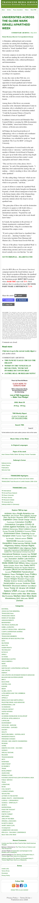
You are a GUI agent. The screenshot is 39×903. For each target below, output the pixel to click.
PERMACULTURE (7, 775)
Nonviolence (9, 567)
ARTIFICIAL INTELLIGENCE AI (11, 718)
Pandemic (6, 574)
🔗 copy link (7, 304)
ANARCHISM (6, 773)
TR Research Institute (8, 500)
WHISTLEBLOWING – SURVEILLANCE (13, 734)
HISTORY (4, 730)
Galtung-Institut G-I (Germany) (10, 504)
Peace (13, 574)
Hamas (27, 543)
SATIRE (4, 746)
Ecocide (11, 531)
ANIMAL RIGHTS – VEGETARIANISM (13, 798)
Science (14, 581)
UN (27, 588)
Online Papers (6, 465)
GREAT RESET (6, 764)
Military (22, 563)
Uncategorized (6, 828)
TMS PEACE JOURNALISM (10, 625)
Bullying (32, 517)
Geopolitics (7, 543)
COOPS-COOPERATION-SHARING (12, 631)
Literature (16, 561)
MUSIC (4, 787)
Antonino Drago (6, 858)
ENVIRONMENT (6, 723)
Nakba (26, 565)
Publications (5, 467)
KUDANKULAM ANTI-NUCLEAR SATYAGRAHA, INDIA (18, 777)
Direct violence (25, 529)
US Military (30, 591)
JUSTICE (4, 666)
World (31, 598)
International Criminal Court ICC (24, 552)
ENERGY (4, 673)
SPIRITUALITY (6, 812)
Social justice (9, 583)
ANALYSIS (5, 645)
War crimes (32, 594)
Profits (13, 577)
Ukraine (22, 588)
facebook (22, 300)
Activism (8, 513)
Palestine (16, 571)
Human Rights (27, 545)
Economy (27, 531)
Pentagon (20, 574)
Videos (26, 9)
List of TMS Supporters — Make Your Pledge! (19, 396)
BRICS (26, 517)
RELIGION (5, 755)
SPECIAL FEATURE (7, 752)
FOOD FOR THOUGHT (8, 809)
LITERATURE (6, 784)
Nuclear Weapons (28, 567)
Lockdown (23, 561)
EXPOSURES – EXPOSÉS (9, 727)
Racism (7, 579)
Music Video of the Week (9, 834)
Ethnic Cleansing (22, 533)
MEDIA (4, 688)
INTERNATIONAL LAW (8, 704)
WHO (18, 598)
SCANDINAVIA (6, 707)
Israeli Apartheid (7, 556)
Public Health (29, 577)
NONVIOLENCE (6, 634)
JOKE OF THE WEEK (8, 818)
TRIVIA (4, 782)
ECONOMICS (6, 766)
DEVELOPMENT (6, 771)
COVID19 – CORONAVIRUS (10, 800)
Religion (14, 579)
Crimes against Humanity (14, 527)
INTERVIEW (5, 761)
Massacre (31, 561)
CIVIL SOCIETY (6, 789)
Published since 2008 (19, 900)
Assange (34, 515)
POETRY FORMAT (7, 814)
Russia (7, 581)
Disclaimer (5, 873)
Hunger (5, 548)
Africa (14, 513)
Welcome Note (6, 470)
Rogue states (29, 579)
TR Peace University (8, 495)
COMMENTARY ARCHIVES (20, 33)
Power (7, 576)
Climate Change (23, 520)
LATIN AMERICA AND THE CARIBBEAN (13, 693)
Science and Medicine (26, 581)
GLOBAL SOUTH (7, 691)
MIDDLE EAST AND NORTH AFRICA (12, 700)
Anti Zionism (15, 515)
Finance (29, 536)
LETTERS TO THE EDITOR (10, 796)
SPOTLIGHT (5, 695)
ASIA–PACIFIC (6, 670)
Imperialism (13, 548)
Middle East (13, 563)
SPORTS (4, 805)
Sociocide (18, 583)
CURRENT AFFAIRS (8, 791)
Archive (9, 9)
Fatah (24, 536)
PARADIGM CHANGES (8, 739)
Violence (6, 593)
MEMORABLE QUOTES (9, 659)
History (17, 546)
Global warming (18, 543)
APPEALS (5, 698)
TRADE (4, 768)
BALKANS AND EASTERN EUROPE (12, 677)
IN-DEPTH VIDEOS (7, 823)
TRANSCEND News (8, 613)
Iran (29, 554)
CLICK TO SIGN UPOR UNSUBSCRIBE (20, 417)
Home (3, 9)
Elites (34, 531)
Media (4, 563)
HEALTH (4, 732)
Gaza (29, 538)
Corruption (20, 524)
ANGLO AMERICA (7, 661)
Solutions (26, 583)
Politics (33, 574)
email (20, 295)
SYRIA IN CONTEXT (8, 709)
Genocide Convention (24, 541)
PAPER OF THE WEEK (8, 618)
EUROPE (4, 686)
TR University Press (7, 502)
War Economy (7, 596)
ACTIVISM (5, 657)
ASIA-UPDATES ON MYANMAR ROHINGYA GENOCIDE (18, 675)
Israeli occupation (29, 556)
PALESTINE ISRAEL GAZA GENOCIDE (13, 702)
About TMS (33, 9)
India (21, 548)
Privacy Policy (6, 875)
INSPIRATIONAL (6, 807)
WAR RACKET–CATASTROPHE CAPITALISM (15, 668)
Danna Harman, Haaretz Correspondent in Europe (17, 37)
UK (17, 588)
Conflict (28, 522)
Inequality (7, 550)
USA (14, 590)
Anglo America (24, 513)
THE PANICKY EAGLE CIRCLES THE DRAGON (20, 361)
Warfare (17, 596)
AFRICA (4, 654)
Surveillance (32, 586)
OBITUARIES (5, 816)
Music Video (19, 565)
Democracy (14, 529)
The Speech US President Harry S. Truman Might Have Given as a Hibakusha (18, 855)
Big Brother (12, 517)
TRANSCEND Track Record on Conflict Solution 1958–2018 (19, 481)
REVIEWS (5, 743)
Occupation (7, 569)
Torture (6, 588)
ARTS (3, 759)
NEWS (4, 663)
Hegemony (9, 545)
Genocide (12, 541)
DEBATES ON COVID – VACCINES (12, 748)
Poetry (27, 574)
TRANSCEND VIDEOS (8, 616)
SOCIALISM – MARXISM (9, 725)
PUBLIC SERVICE (7, 780)
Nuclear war (18, 567)
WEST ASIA (5, 714)
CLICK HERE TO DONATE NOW (19, 385)
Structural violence (19, 586)
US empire (21, 591)
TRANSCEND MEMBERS (9, 636)
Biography (19, 517)
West (23, 596)
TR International (6, 491)
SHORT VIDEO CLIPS (8, 825)
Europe (32, 533)
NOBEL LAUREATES (8, 627)
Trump (12, 588)
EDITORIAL (5, 609)
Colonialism (19, 522)
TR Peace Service (7, 497)
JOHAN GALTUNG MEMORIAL (11, 611)
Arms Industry (25, 515)
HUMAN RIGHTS (7, 647)
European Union (9, 536)
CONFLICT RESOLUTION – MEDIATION (13, 629)
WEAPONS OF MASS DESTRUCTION (13, 638)
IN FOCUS (5, 652)
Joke (6, 559)
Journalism (12, 559)
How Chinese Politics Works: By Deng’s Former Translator (19, 454)
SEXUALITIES (6, 793)
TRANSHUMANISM (7, 757)
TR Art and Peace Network (9, 493)
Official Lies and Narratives (22, 569)
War (24, 594)
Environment (9, 533)
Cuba (27, 527)
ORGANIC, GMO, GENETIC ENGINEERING (14, 741)
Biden (5, 517)
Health (33, 543)
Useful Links (5, 868)
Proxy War (19, 577)
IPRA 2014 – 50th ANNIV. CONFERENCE (14, 832)
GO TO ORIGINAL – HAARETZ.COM (17, 257)
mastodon (9, 300)
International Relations (11, 554)
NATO (32, 565)
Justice (20, 559)
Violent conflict (16, 594)
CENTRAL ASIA (6, 684)
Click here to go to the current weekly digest (18, 351)
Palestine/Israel (28, 572)
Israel (34, 554)
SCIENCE (4, 750)
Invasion (24, 554)
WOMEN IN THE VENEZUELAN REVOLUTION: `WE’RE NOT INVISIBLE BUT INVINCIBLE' (18, 368)
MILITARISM (5, 643)
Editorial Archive (6, 463)
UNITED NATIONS (7, 711)
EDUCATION (5, 682)
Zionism (19, 600)
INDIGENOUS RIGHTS (8, 736)
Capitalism (7, 519)
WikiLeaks (24, 598)
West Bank (31, 596)
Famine (18, 536)
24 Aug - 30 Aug (19, 406)
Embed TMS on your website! (19, 890)
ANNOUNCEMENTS (8, 620)
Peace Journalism (18, 9)
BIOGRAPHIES (6, 622)
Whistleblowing (10, 598)
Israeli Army (17, 556)
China (15, 520)
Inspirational (15, 550)
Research (21, 579)
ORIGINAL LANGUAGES (9, 821)
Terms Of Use (6, 871)
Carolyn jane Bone (7, 843)
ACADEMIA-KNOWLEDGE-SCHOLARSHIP (14, 716)
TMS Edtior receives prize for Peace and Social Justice (18, 478)
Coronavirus (10, 524)
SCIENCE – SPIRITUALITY (10, 803)
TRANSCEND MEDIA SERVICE (20, 2)
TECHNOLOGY (6, 650)
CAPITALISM (5, 720)
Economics (19, 531)
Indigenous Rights (30, 548)
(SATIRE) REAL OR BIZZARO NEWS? (20, 373)
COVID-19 (29, 524)
